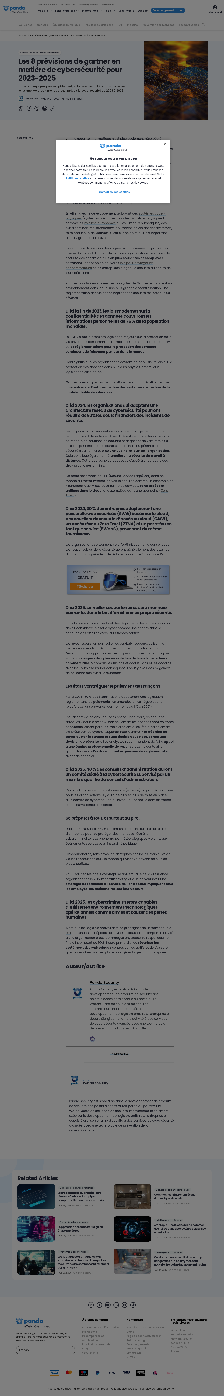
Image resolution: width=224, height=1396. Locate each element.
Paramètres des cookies (113, 192)
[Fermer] (165, 144)
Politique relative (77, 178)
